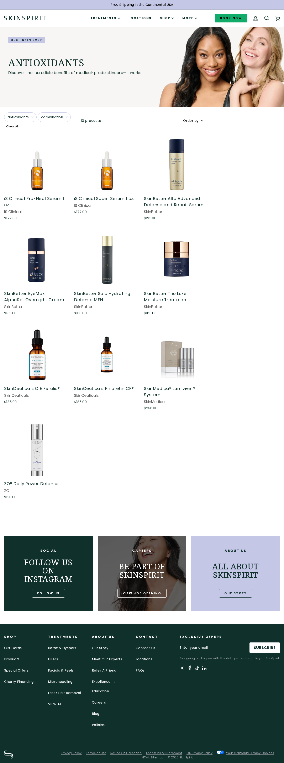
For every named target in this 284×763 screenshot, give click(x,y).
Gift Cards (13, 648)
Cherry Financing (19, 681)
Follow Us (48, 593)
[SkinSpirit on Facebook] (189, 668)
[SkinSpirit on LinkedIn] (204, 669)
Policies (98, 724)
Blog (95, 713)
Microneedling (60, 681)
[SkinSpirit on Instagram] (182, 669)
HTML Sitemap (153, 757)
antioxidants (18, 117)
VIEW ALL (55, 704)
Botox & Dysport (62, 648)
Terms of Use (96, 753)
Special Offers (16, 670)
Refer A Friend (104, 670)
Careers (99, 702)
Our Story (235, 593)
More (187, 18)
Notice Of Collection (126, 753)
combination (52, 117)
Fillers (53, 659)
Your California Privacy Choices (250, 753)
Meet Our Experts (107, 659)
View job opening (142, 593)
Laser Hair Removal (64, 692)
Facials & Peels (61, 670)
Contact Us (145, 648)
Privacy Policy (71, 753)
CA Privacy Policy (199, 753)
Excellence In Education (103, 686)
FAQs (140, 670)
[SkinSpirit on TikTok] (197, 669)
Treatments (103, 18)
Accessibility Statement (164, 753)
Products (12, 659)
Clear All (12, 126)
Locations (140, 18)
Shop (165, 18)
